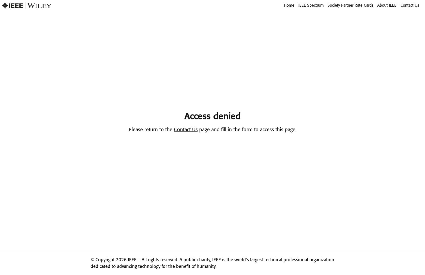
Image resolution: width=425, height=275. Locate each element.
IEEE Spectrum (311, 5)
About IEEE (386, 5)
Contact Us (409, 5)
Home (289, 5)
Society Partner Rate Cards (350, 5)
